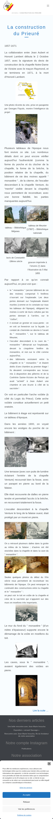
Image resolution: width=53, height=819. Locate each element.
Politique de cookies (24, 815)
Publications (26, 749)
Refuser (26, 802)
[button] (49, 763)
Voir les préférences (26, 809)
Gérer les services (26, 788)
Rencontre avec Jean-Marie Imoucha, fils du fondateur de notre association (26, 735)
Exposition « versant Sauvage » (26, 730)
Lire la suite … (40, 710)
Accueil (15, 13)
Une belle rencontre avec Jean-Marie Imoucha (26, 726)
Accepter (26, 795)
